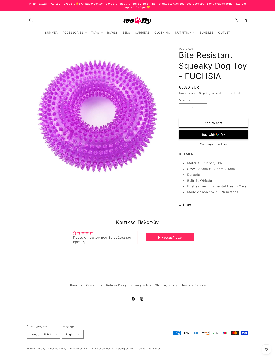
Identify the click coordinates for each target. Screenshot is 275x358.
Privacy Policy (141, 285)
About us (75, 285)
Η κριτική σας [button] (170, 237)
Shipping (204, 93)
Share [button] (187, 204)
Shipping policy (123, 348)
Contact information (149, 348)
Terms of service (101, 348)
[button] (31, 20)
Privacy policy (78, 348)
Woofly (41, 348)
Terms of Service (194, 285)
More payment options (213, 144)
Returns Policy (116, 285)
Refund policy (58, 348)
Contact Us (94, 285)
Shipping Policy (166, 285)
